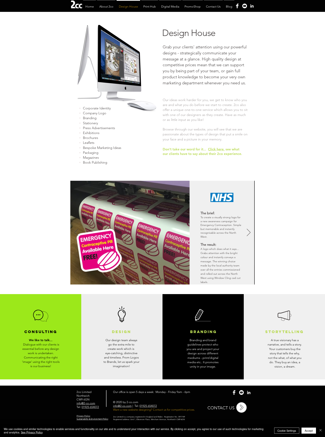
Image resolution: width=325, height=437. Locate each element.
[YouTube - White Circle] (241, 392)
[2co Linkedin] (248, 392)
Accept (309, 430)
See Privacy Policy (32, 432)
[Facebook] (237, 6)
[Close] (320, 430)
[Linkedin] (252, 6)
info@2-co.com (122, 406)
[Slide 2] (152, 279)
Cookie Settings (286, 430)
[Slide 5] (167, 279)
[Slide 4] (172, 279)
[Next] (249, 233)
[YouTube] (244, 6)
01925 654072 (90, 407)
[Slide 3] (162, 280)
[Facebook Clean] (234, 392)
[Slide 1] (157, 279)
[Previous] (76, 233)
